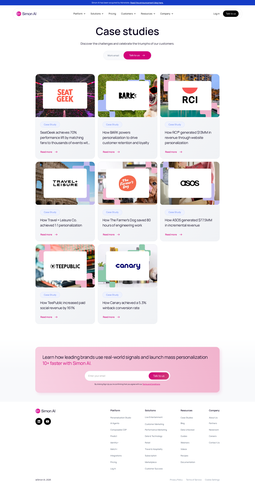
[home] (26, 13)
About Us (213, 417)
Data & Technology (153, 436)
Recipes (184, 455)
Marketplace (151, 462)
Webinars (185, 442)
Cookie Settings (212, 479)
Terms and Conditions (151, 384)
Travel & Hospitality (153, 449)
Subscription (151, 455)
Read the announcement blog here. (147, 2)
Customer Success (154, 468)
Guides (184, 436)
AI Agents (114, 423)
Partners (213, 423)
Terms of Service (194, 479)
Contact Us (214, 442)
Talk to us (231, 13)
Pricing (112, 13)
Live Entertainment (153, 417)
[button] (79, 13)
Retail (147, 442)
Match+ (113, 449)
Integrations (116, 455)
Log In (113, 468)
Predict (113, 436)
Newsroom (214, 429)
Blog (183, 423)
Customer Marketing (154, 424)
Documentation (188, 462)
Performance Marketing (156, 429)
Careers (212, 436)
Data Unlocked (187, 429)
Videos (184, 449)
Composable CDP (118, 429)
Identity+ (114, 442)
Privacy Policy (176, 479)
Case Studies (187, 417)
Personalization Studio (120, 417)
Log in (216, 13)
